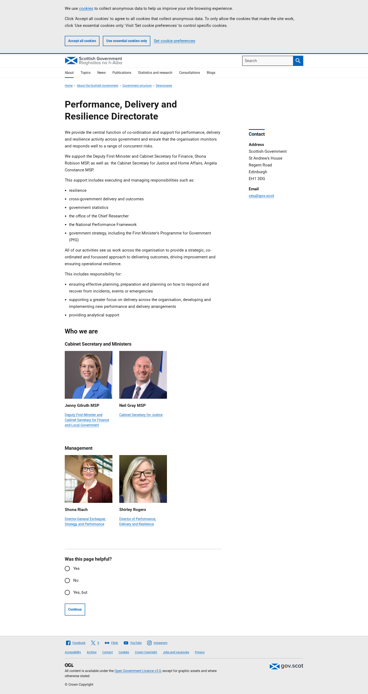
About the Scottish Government (97, 85)
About (69, 73)
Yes (76, 568)
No (76, 580)
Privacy (200, 652)
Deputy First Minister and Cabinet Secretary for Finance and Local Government (87, 420)
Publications (121, 73)
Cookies (124, 652)
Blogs (211, 73)
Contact (107, 652)
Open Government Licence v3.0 (137, 671)
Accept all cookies (82, 41)
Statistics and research (155, 73)
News (101, 73)
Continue (75, 609)
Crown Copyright (146, 652)
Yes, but (80, 592)
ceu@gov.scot (261, 195)
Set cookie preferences (174, 40)
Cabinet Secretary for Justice (140, 415)
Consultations (189, 73)
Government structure (137, 85)
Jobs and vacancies (176, 652)
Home (69, 85)
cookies (86, 8)
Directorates (164, 85)
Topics (85, 73)
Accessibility (73, 652)
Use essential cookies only (126, 41)
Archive (91, 652)
